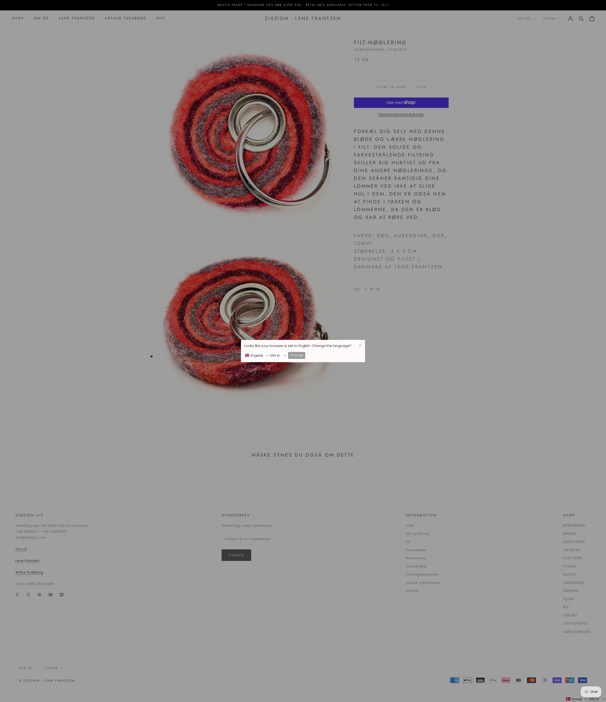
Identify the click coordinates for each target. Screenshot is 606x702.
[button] (256, 355)
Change (296, 355)
